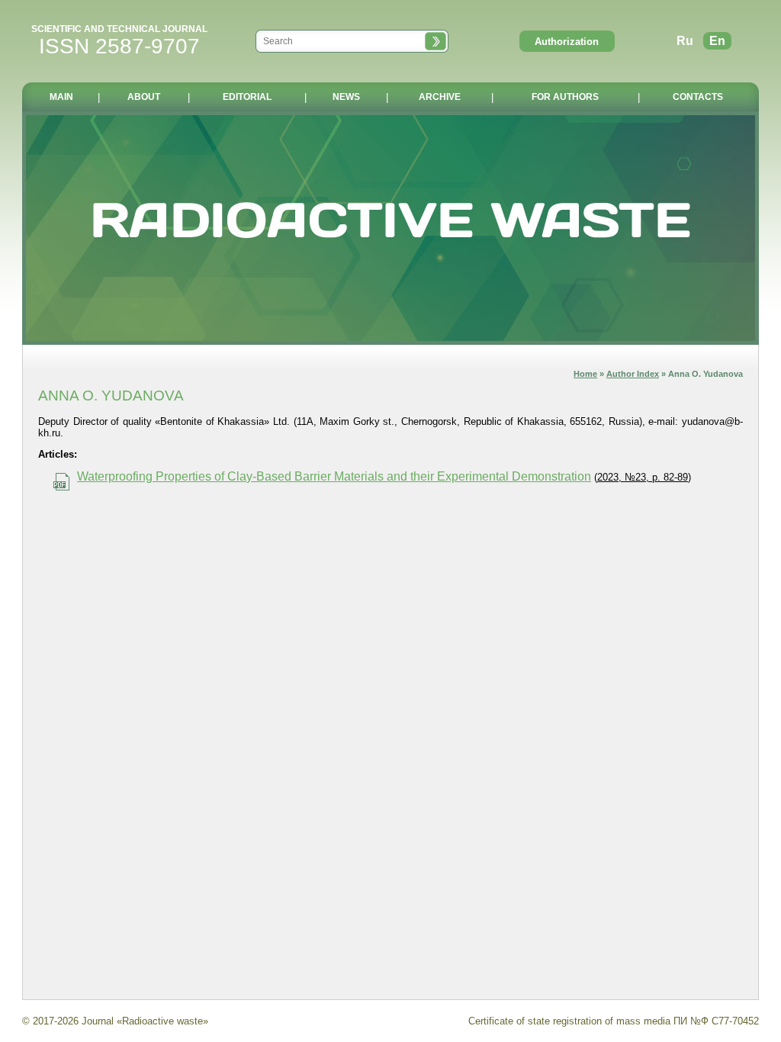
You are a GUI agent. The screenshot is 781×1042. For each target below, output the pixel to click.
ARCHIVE (440, 97)
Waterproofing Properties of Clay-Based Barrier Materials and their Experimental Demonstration (334, 476)
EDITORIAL (247, 97)
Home (585, 373)
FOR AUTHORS (565, 97)
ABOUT (143, 97)
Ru (685, 40)
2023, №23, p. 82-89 (642, 477)
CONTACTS (698, 97)
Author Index (632, 373)
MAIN (61, 97)
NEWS (346, 97)
